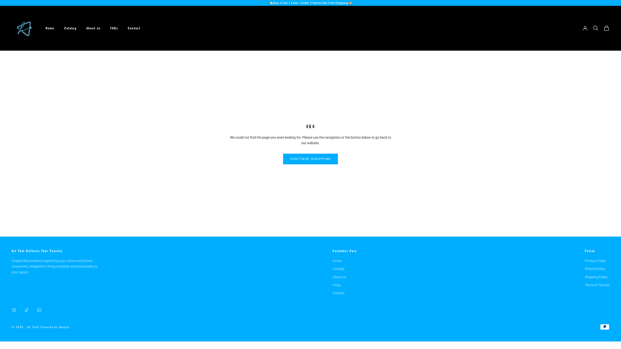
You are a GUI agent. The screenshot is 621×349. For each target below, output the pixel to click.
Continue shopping (310, 159)
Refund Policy (595, 269)
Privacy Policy (595, 261)
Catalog (70, 28)
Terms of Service (597, 285)
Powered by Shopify (55, 327)
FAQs (114, 28)
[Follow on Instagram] (14, 310)
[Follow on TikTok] (26, 310)
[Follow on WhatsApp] (39, 310)
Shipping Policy (596, 277)
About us (93, 28)
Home (50, 28)
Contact (134, 28)
